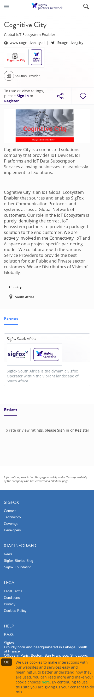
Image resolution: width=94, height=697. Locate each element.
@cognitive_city (70, 42)
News (8, 554)
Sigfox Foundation (17, 567)
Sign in (23, 95)
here (46, 682)
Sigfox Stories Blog (18, 561)
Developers (12, 530)
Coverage (11, 524)
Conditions (12, 598)
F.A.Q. (9, 635)
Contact (10, 511)
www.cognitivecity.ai (27, 42)
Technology (12, 517)
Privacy (9, 604)
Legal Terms (13, 591)
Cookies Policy (15, 611)
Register (11, 101)
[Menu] (6, 6)
